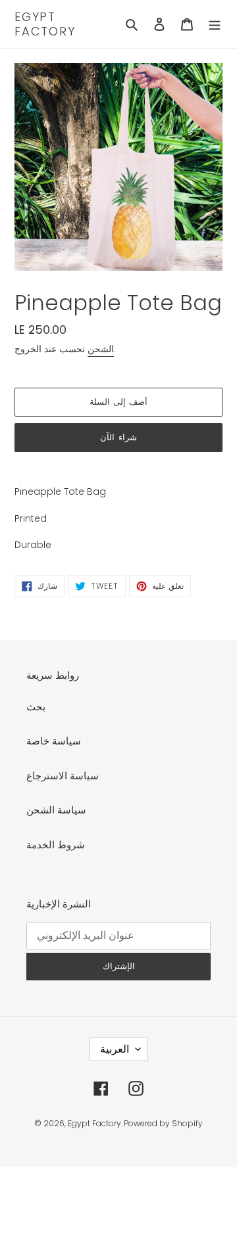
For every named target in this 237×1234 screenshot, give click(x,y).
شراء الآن (118, 437)
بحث (35, 707)
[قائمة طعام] (214, 24)
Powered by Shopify (163, 1123)
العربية (114, 1049)
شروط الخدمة (55, 845)
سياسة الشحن (56, 810)
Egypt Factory (45, 24)
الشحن (101, 348)
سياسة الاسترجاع (62, 776)
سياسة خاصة (53, 741)
